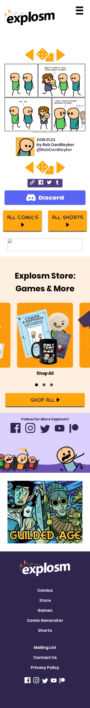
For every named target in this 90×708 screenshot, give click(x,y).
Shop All (42, 399)
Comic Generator (45, 620)
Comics (45, 590)
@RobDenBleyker (54, 150)
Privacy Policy (45, 667)
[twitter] (49, 183)
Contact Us (45, 657)
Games (45, 610)
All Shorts (67, 217)
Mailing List (45, 647)
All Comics (22, 217)
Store (45, 600)
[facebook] (40, 183)
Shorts (45, 630)
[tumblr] (57, 183)
